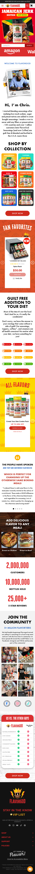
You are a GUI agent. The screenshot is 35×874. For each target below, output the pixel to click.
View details (17, 431)
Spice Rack (17, 266)
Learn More (22, 135)
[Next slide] (33, 25)
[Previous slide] (2, 25)
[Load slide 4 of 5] (19, 508)
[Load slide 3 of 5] (17, 508)
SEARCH (29, 45)
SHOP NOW (17, 371)
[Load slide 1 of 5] (13, 508)
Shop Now (17, 213)
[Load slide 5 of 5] (21, 508)
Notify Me (19, 278)
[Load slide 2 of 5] (15, 508)
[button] (2, 5)
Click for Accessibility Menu (17, 859)
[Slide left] (2, 262)
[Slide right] (32, 262)
